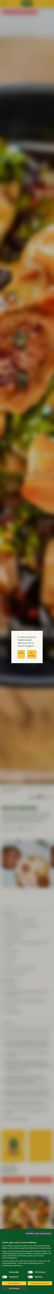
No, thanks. (32, 654)
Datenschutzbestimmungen (41, 1237)
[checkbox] (4, 1272)
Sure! (21, 652)
